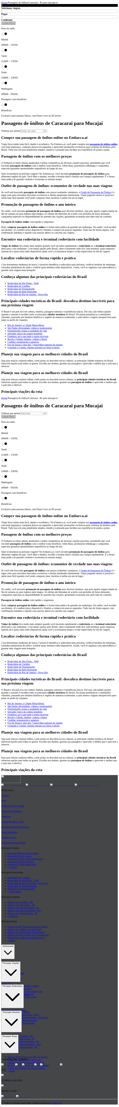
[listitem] (13, 785)
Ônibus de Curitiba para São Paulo (24, 929)
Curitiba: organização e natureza (23, 342)
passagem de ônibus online (103, 144)
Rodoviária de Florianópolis (21, 289)
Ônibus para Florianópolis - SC (22, 913)
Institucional (7, 946)
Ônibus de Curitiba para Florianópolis (25, 932)
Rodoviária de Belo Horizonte (22, 291)
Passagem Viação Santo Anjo (21, 864)
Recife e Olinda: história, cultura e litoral (27, 339)
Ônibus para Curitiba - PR (20, 902)
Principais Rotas (9, 1036)
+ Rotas (11, 940)
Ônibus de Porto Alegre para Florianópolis (28, 935)
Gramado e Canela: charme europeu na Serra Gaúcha (33, 347)
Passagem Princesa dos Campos (23, 853)
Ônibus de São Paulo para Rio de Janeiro (27, 926)
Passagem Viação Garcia (19, 856)
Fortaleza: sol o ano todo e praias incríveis (27, 336)
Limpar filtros (8, 23)
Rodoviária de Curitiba (18, 286)
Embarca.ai (56, 1103)
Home (4, 2)
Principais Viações (10, 963)
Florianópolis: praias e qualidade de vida (27, 330)
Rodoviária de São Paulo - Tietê (23, 283)
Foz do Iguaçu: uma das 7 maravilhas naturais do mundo (35, 344)
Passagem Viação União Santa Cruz (25, 859)
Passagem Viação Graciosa (20, 861)
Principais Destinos (11, 1012)
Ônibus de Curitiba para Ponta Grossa (25, 937)
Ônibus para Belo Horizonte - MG (24, 910)
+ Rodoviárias (14, 891)
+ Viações (12, 867)
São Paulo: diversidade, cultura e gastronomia (29, 328)
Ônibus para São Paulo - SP (21, 905)
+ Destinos (12, 916)
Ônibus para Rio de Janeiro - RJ (23, 907)
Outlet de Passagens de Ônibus (96, 192)
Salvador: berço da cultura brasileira (24, 333)
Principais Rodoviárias (12, 986)
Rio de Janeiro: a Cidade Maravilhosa (25, 325)
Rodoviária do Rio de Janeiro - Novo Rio (27, 294)
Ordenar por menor (10, 131)
